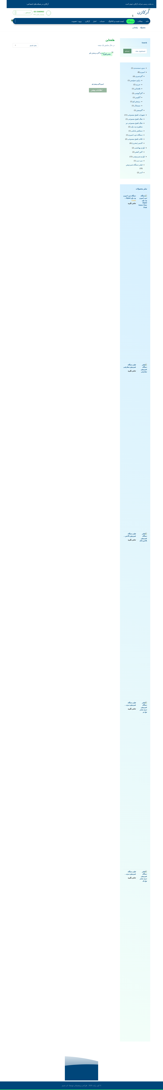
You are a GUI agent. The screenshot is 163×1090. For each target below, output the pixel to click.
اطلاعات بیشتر (96, 90)
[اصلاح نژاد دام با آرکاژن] (142, 13)
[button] (24, 3)
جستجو (127, 51)
